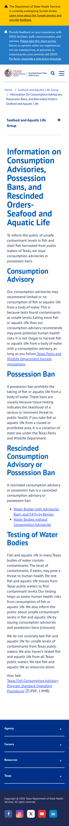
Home (8, 90)
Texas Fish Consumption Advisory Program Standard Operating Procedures (32, 685)
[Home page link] (25, 73)
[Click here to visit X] (31, 814)
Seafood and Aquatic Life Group (38, 90)
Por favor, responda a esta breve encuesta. (35, 59)
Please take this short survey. (38, 41)
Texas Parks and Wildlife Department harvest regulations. (34, 358)
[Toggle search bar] (51, 73)
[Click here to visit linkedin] (53, 814)
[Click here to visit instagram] (19, 814)
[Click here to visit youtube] (42, 814)
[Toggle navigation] (60, 73)
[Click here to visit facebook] (8, 814)
